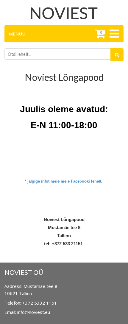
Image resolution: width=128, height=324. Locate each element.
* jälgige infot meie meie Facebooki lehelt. (63, 181)
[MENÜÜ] (113, 33)
